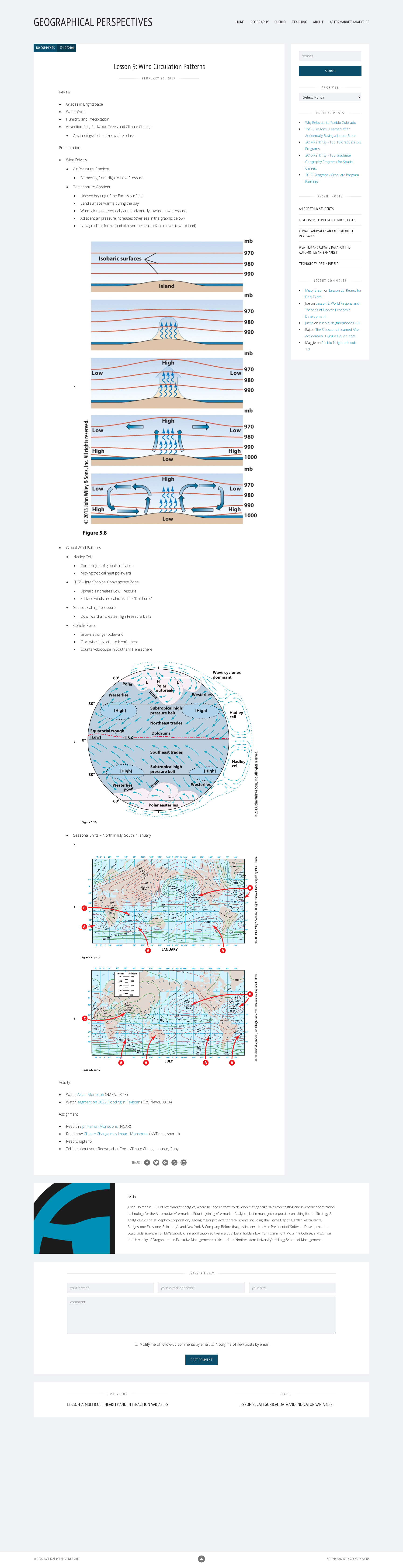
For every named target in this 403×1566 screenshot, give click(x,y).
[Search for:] (330, 56)
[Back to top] (201, 1558)
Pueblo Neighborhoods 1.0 (339, 323)
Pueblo (280, 22)
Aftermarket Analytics (349, 22)
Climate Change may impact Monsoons (116, 1133)
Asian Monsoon (90, 1094)
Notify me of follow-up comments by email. (175, 1344)
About (318, 22)
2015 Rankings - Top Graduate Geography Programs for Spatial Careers (329, 162)
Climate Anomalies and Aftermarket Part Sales (326, 233)
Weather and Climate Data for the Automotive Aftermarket (324, 250)
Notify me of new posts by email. (242, 1344)
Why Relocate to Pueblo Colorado (330, 122)
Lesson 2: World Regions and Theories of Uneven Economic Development (332, 310)
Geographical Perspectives (93, 21)
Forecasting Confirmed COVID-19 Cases (327, 220)
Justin (309, 323)
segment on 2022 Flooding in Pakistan (108, 1102)
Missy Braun (314, 290)
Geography (259, 22)
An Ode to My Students (316, 208)
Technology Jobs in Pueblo (319, 263)
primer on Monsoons (100, 1126)
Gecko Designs (359, 1559)
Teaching (299, 22)
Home (240, 22)
